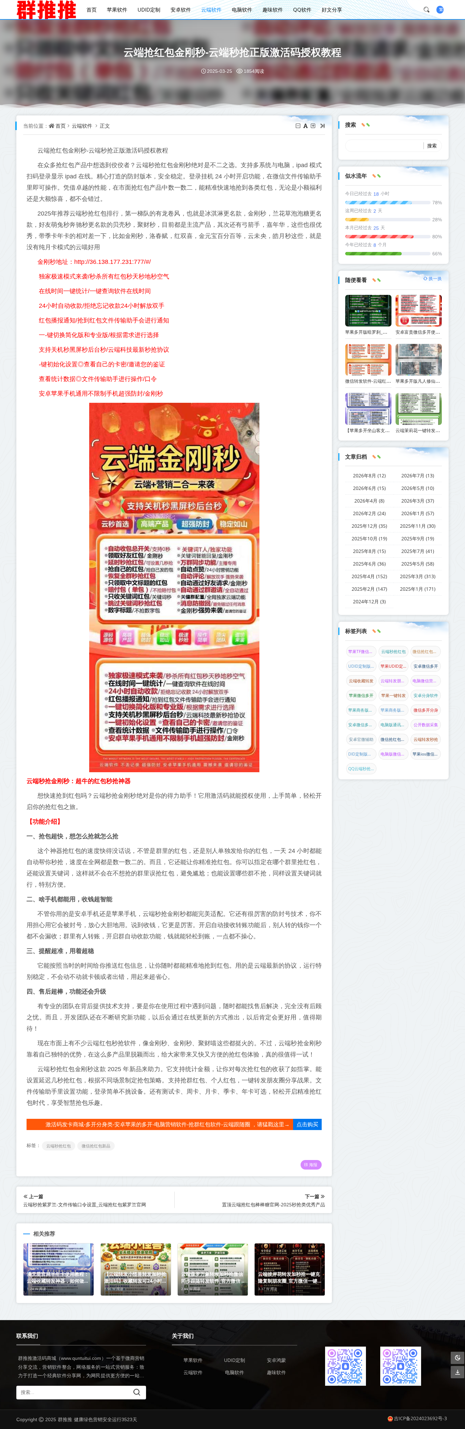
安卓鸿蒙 (276, 1360)
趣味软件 (272, 9)
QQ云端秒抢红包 (362, 769)
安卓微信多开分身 (362, 725)
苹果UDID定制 (394, 666)
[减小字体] (298, 125)
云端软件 (211, 9)
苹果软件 (117, 9)
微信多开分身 (426, 710)
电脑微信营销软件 (427, 681)
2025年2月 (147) (369, 589)
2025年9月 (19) (417, 538)
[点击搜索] (428, 9)
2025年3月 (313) (417, 576)
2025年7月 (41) (417, 551)
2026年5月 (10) (417, 488)
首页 (91, 9)
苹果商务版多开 (395, 710)
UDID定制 (149, 9)
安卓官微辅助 (361, 739)
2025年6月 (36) (369, 563)
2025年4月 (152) (369, 576)
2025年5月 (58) (417, 563)
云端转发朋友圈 (395, 681)
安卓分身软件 (426, 695)
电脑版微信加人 (395, 754)
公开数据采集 (426, 725)
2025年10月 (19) (369, 538)
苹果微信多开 (361, 695)
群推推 (65, 1419)
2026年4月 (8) (369, 500)
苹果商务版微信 (362, 710)
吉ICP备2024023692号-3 (420, 1418)
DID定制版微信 (362, 754)
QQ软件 (302, 9)
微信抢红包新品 (96, 1146)
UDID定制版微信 (362, 666)
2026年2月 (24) (369, 513)
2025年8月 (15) (369, 551)
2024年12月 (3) (369, 601)
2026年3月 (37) (417, 500)
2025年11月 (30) (417, 526)
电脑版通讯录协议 (395, 725)
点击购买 (307, 1124)
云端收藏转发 (361, 681)
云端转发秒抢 (426, 739)
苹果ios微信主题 (427, 754)
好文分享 (332, 9)
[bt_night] (457, 1358)
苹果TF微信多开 (362, 651)
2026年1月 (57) (417, 513)
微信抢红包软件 (395, 739)
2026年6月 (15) (369, 488)
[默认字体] (306, 125)
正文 (105, 125)
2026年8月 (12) (369, 475)
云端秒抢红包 (58, 1146)
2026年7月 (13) (417, 475)
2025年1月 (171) (417, 589)
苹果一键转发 (393, 695)
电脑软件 (242, 9)
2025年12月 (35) (369, 526)
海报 (313, 1165)
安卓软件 (181, 9)
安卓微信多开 (426, 666)
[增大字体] (313, 125)
